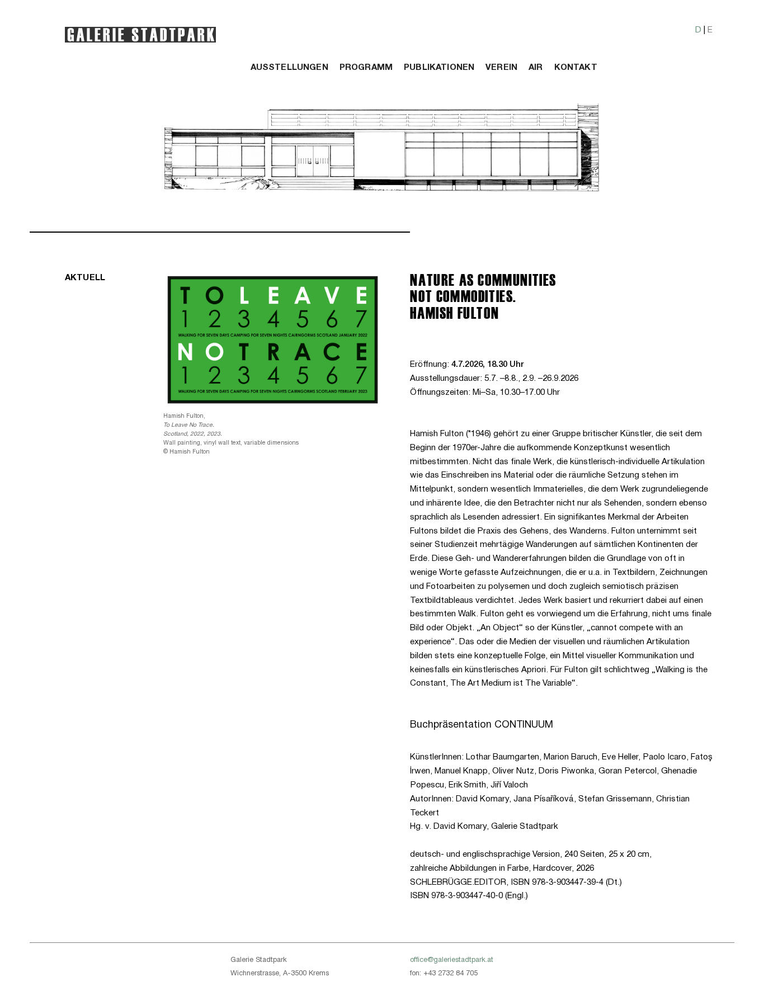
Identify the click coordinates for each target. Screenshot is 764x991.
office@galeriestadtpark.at (451, 960)
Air (536, 68)
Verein (501, 68)
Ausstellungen (289, 68)
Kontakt (575, 68)
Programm (366, 68)
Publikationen (439, 68)
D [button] (698, 30)
